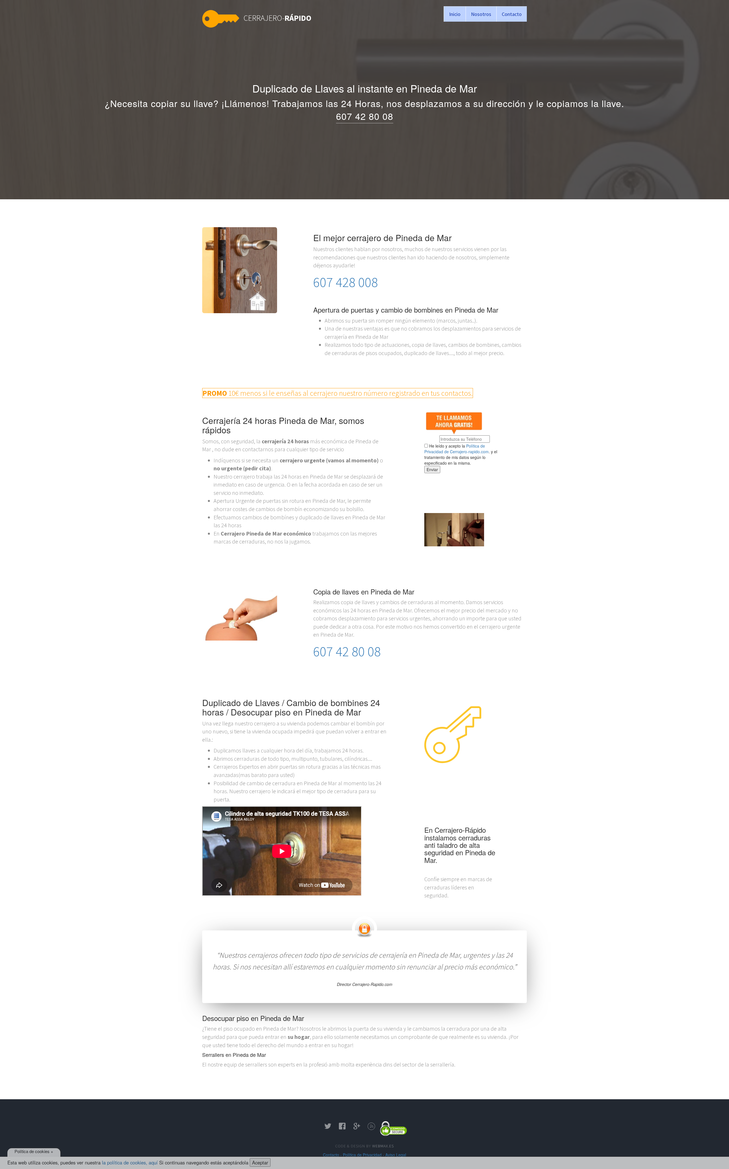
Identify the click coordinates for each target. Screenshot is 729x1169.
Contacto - (332, 1155)
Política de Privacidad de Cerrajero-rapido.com (456, 448)
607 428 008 (345, 282)
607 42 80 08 (364, 115)
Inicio (454, 14)
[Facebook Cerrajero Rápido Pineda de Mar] (342, 1128)
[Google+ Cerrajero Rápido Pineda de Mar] (357, 1128)
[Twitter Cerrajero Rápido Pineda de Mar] (328, 1128)
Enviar (432, 469)
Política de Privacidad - (363, 1155)
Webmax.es (383, 1146)
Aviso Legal (395, 1155)
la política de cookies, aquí (130, 1162)
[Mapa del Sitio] (371, 1128)
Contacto (512, 14)
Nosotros (481, 14)
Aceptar (260, 1162)
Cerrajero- (277, 18)
